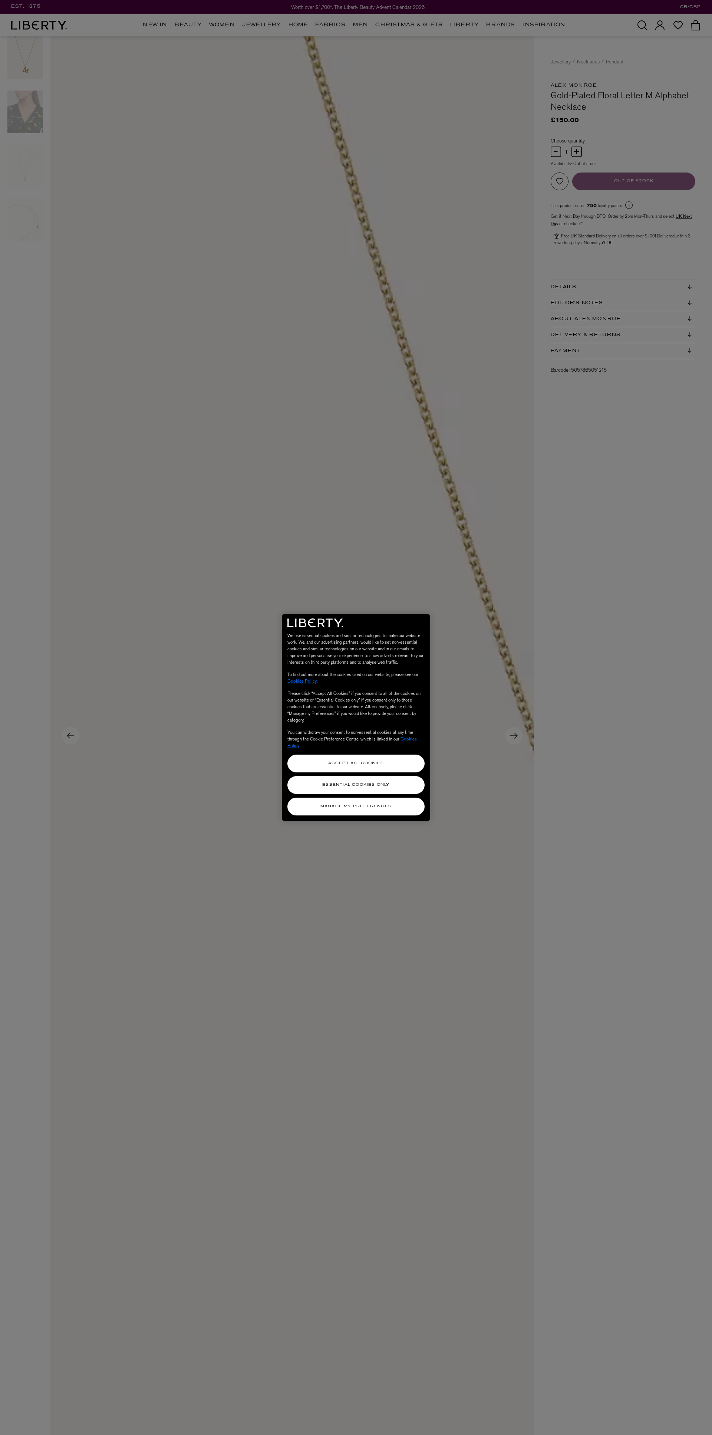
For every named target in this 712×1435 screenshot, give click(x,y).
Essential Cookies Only (355, 785)
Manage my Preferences (356, 806)
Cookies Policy (302, 681)
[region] (356, 717)
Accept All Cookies (356, 763)
